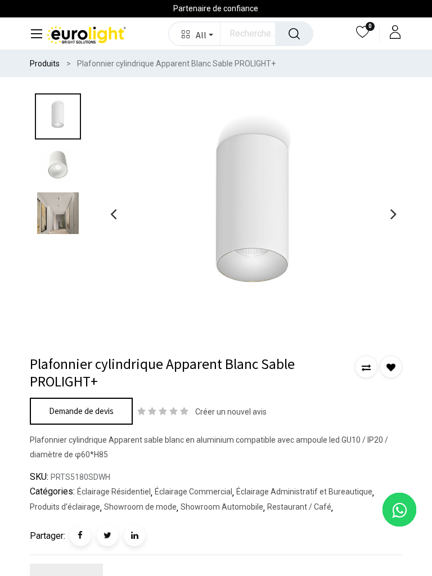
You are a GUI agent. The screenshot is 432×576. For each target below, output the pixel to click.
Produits (45, 63)
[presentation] (113, 214)
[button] (194, 33)
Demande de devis (81, 411)
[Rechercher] (294, 33)
